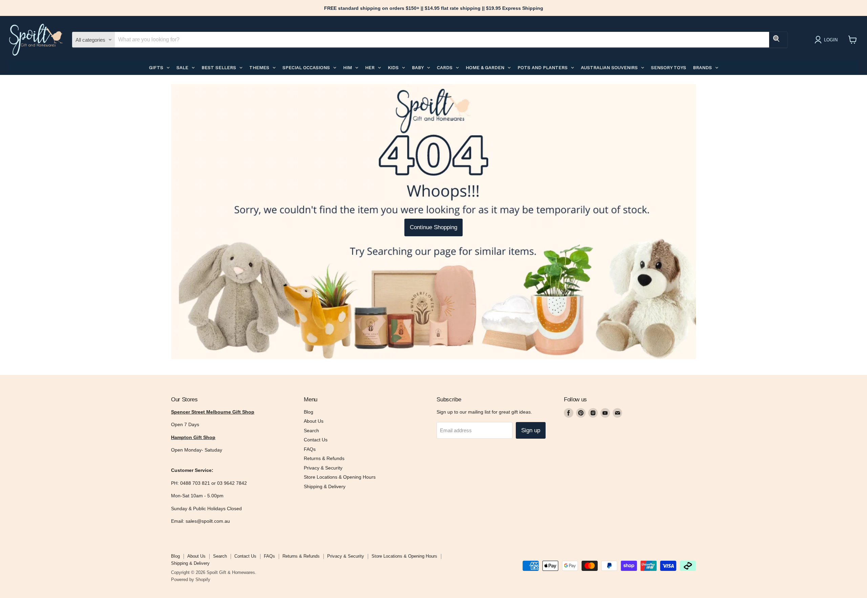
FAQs (310, 449)
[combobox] (442, 39)
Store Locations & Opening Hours (340, 477)
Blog (308, 412)
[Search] (778, 39)
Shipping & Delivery (324, 486)
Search (311, 430)
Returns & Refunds (324, 458)
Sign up (530, 430)
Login (831, 39)
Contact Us (315, 439)
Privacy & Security (323, 468)
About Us (313, 421)
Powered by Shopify (190, 579)
